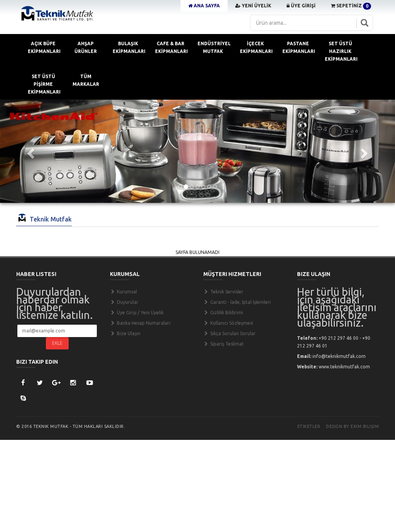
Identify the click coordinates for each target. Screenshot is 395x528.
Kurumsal (126, 291)
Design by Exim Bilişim (352, 426)
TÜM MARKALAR (86, 80)
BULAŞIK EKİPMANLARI (129, 47)
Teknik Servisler (226, 291)
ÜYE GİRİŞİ (303, 5)
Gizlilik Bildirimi (226, 312)
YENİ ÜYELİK (256, 5)
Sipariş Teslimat (226, 343)
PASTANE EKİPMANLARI (298, 47)
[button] (29, 151)
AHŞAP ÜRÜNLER (85, 47)
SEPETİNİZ (351, 6)
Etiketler (309, 426)
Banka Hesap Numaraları (143, 322)
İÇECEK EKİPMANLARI (256, 47)
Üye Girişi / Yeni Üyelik (140, 312)
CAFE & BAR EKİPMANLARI (171, 47)
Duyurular (127, 302)
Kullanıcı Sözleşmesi (231, 322)
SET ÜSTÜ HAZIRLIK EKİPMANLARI (341, 51)
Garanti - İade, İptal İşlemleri (240, 302)
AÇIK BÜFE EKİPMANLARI (44, 47)
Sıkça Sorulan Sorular (232, 333)
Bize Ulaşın (128, 333)
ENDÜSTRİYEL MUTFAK (214, 47)
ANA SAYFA (206, 5)
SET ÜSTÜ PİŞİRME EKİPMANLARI (44, 84)
